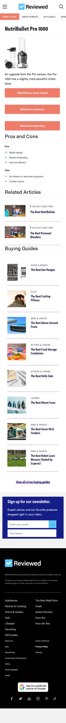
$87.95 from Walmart (32, 109)
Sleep (34, 291)
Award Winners (30, 16)
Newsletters (10, 16)
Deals (38, 606)
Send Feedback (11, 669)
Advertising (10, 652)
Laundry (35, 398)
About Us (9, 640)
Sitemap (38, 652)
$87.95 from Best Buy (32, 126)
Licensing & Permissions (15, 658)
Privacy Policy (41, 646)
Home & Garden (39, 318)
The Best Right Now (46, 600)
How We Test (42, 623)
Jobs (7, 646)
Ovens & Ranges (39, 265)
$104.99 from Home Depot (32, 93)
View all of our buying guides (33, 481)
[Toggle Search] (61, 6)
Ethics (7, 663)
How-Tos (40, 617)
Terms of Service (42, 640)
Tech (7, 617)
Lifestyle (9, 623)
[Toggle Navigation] (5, 6)
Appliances (49, 16)
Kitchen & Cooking (40, 344)
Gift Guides (11, 635)
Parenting (10, 629)
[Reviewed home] (33, 7)
